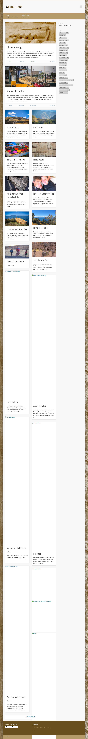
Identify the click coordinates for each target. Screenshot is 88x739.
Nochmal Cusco (12, 127)
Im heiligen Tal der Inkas (16, 159)
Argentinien (63, 77)
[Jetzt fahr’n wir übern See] (17, 218)
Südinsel (63, 52)
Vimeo (77, 6)
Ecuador (63, 37)
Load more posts (30, 717)
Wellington (63, 92)
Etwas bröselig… (15, 47)
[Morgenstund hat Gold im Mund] (17, 480)
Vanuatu (63, 65)
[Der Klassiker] (44, 117)
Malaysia (63, 45)
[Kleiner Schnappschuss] (17, 251)
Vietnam (63, 62)
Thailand (63, 70)
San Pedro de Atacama (66, 80)
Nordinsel (63, 50)
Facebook (74, 6)
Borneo (63, 55)
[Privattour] (44, 486)
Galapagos (64, 47)
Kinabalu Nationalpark (66, 85)
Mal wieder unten (15, 91)
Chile (62, 72)
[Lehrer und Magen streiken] (44, 183)
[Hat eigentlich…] (17, 335)
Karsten (10, 61)
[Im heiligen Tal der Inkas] (17, 149)
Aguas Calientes (39, 405)
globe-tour (26, 16)
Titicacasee (63, 82)
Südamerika (64, 32)
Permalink (52, 61)
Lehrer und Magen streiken (43, 193)
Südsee (62, 67)
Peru (62, 42)
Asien (62, 35)
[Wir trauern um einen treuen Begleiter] (17, 183)
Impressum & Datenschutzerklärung (41, 727)
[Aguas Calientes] (44, 338)
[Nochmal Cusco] (17, 117)
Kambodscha (64, 87)
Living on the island (40, 227)
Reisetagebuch (32, 61)
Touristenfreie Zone (40, 259)
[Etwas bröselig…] (30, 32)
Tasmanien (64, 57)
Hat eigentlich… (13, 401)
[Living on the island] (44, 217)
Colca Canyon (64, 90)
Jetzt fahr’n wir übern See (17, 229)
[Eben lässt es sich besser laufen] (17, 630)
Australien (63, 60)
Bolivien (63, 75)
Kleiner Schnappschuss (15, 261)
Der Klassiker (38, 127)
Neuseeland (64, 40)
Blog (12, 16)
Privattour (37, 553)
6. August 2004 (21, 61)
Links (33, 730)
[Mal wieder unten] (30, 76)
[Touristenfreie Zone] (44, 249)
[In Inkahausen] (44, 149)
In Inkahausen (38, 159)
